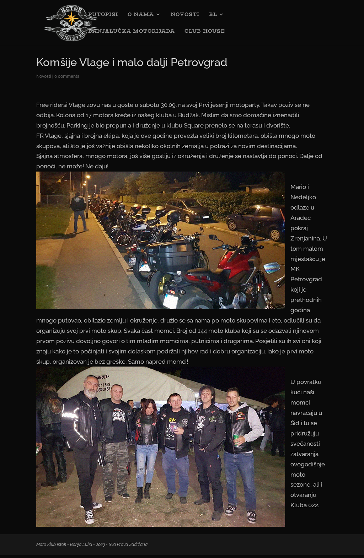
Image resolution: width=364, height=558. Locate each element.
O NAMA (141, 15)
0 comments (66, 76)
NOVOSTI (185, 15)
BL (213, 15)
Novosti (43, 76)
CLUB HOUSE (204, 31)
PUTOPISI (103, 15)
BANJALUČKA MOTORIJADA (131, 31)
